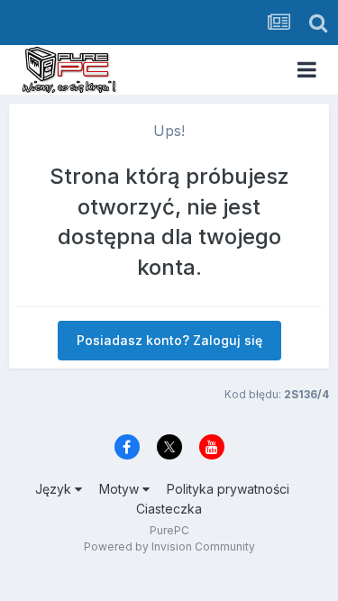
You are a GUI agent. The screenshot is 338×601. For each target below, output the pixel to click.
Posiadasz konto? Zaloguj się (169, 340)
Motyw (120, 488)
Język (55, 488)
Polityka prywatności (228, 488)
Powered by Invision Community (169, 546)
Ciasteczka (169, 508)
